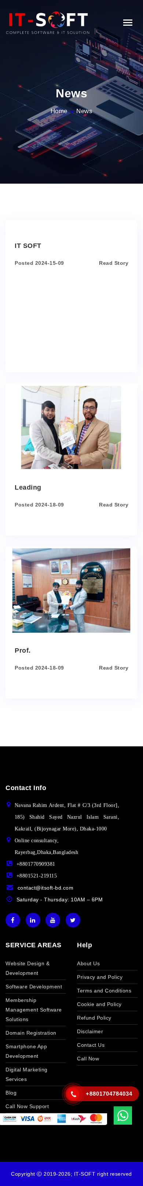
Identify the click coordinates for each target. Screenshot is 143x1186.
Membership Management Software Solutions (34, 1009)
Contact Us (90, 1045)
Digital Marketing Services (27, 1074)
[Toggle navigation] (127, 22)
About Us (88, 963)
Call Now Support (27, 1106)
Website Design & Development (28, 968)
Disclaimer (90, 1031)
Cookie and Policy (99, 1004)
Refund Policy (94, 1018)
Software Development (34, 986)
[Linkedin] (33, 920)
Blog (11, 1093)
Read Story (113, 263)
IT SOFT (28, 245)
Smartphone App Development (26, 1051)
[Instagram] (52, 920)
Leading (28, 487)
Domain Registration (31, 1033)
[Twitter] (73, 920)
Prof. (23, 650)
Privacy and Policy (99, 977)
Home (59, 111)
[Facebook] (13, 920)
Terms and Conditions (104, 991)
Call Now (88, 1058)
